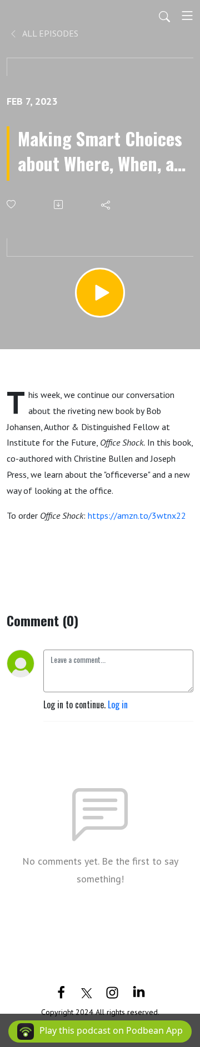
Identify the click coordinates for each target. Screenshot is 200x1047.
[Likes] (12, 204)
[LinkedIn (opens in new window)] (139, 991)
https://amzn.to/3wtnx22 (137, 515)
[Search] (164, 15)
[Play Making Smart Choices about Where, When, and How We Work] (100, 293)
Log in (118, 704)
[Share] (106, 204)
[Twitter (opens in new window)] (86, 991)
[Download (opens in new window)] (59, 204)
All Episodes (49, 33)
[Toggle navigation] (187, 15)
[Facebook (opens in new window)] (61, 991)
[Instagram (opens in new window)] (112, 991)
